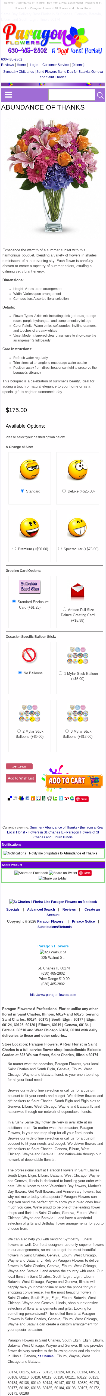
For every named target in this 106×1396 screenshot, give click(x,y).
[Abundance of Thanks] (52, 239)
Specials (13, 909)
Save (84, 799)
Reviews (7, 65)
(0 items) (78, 65)
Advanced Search (41, 909)
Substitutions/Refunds (55, 927)
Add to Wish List (21, 778)
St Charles (46, 1356)
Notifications (11, 845)
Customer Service (55, 65)
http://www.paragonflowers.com (53, 995)
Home (21, 65)
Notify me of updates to (63, 853)
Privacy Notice (83, 921)
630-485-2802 (11, 59)
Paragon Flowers (50, 921)
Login (34, 65)
